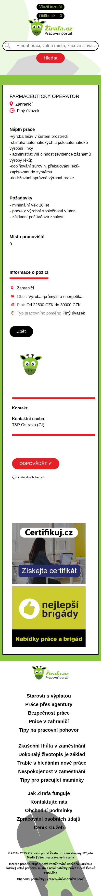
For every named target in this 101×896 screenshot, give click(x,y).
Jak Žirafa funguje (49, 793)
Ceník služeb (49, 827)
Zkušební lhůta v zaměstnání (51, 745)
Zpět (21, 331)
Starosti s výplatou (49, 696)
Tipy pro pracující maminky (52, 780)
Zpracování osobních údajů (48, 819)
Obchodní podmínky (48, 810)
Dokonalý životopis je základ (51, 754)
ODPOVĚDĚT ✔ (35, 463)
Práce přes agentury (48, 704)
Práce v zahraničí (49, 721)
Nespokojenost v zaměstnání (51, 771)
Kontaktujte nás (48, 802)
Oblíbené (50, 16)
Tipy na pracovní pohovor (49, 730)
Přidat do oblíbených (31, 477)
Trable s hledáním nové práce (51, 763)
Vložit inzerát (50, 7)
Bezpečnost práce (49, 713)
